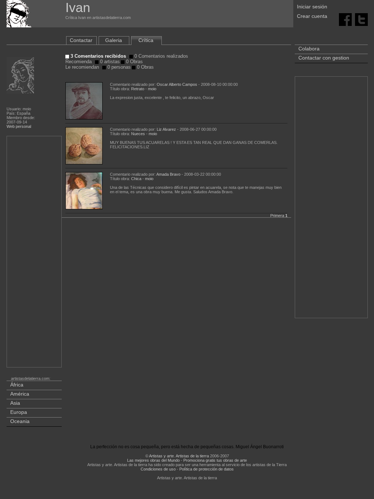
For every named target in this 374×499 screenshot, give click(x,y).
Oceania (20, 421)
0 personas (118, 67)
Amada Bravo (168, 174)
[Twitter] (361, 19)
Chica (136, 178)
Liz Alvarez (166, 129)
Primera (277, 215)
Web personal (19, 126)
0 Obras (134, 61)
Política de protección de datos (206, 469)
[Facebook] (345, 19)
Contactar (81, 40)
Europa (18, 412)
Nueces (138, 134)
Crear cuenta (312, 16)
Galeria (113, 40)
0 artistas (109, 61)
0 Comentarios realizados (160, 56)
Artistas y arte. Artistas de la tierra (179, 456)
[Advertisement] (35, 253)
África (16, 385)
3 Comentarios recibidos (97, 56)
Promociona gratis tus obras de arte (215, 460)
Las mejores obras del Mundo (153, 460)
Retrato (138, 89)
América (19, 394)
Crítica (145, 40)
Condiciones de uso (158, 469)
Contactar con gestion (323, 58)
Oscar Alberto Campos (177, 84)
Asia (15, 403)
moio (152, 89)
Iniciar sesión (312, 6)
